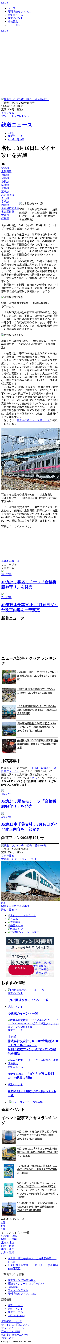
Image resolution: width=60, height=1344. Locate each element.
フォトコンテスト (18, 1290)
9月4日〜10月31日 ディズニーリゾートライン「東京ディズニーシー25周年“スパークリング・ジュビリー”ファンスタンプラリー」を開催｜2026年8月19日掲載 (37, 1190)
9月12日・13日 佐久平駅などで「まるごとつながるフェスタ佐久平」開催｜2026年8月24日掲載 (37, 1135)
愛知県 (5, 215)
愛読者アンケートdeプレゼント (19, 859)
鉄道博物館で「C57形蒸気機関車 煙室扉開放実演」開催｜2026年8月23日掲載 (37, 744)
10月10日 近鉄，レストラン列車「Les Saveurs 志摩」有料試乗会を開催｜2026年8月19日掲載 (37, 1207)
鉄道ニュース (15, 15)
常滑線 (5, 201)
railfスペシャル (16, 1315)
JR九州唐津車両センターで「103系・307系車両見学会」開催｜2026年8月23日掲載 (37, 710)
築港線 (5, 185)
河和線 (5, 178)
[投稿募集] (30, 44)
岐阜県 (5, 218)
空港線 (5, 168)
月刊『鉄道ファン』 (19, 11)
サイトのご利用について (15, 1324)
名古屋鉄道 (7, 211)
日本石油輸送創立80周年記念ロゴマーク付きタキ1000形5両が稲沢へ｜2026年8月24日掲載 (36, 727)
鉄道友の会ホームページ (15, 1334)
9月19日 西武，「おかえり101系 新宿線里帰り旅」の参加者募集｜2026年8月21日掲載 (37, 1152)
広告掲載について (11, 1321)
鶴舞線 (5, 174)
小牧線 (5, 181)
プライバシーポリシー (14, 1328)
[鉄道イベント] (30, 40)
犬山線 (5, 198)
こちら (33, 778)
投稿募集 (13, 21)
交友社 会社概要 (10, 1331)
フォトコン (14, 25)
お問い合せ (7, 1338)
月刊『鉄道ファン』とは (22, 1293)
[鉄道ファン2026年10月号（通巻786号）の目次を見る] (25, 99)
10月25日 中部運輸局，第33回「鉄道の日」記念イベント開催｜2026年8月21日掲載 (37, 1169)
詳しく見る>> (9, 909)
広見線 (5, 188)
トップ (11, 8)
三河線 (5, 191)
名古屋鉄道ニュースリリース (33, 420)
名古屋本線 (7, 195)
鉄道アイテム (15, 1312)
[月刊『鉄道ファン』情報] (30, 33)
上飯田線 (6, 171)
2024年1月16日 (16, 139)
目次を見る (7, 855)
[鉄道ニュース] (30, 37)
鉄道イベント (15, 18)
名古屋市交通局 (10, 208)
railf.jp (4, 2)
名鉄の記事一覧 (10, 561)
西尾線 (5, 205)
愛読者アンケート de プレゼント (26, 1283)
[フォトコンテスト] (30, 47)
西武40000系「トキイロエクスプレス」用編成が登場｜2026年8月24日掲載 (37, 675)
